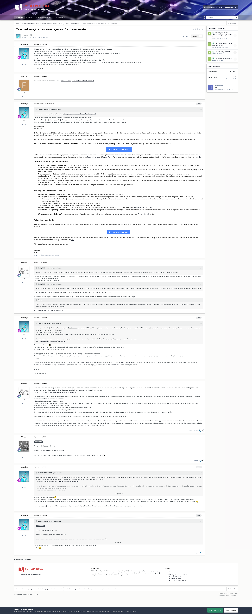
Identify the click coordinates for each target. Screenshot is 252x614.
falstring (24, 76)
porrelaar (24, 262)
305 (24, 65)
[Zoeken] (236, 17)
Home (20, 17)
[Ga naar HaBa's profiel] (210, 87)
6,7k (24, 457)
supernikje (28, 35)
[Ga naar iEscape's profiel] (24, 446)
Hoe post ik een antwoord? (223, 58)
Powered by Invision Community (227, 595)
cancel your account (113, 364)
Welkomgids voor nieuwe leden (178, 575)
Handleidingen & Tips (44, 17)
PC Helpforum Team (175, 578)
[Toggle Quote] (37, 109)
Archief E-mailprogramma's (40, 37)
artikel (45, 451)
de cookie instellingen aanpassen (88, 611)
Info (29, 17)
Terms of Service (93, 157)
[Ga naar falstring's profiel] (24, 85)
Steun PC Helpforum (175, 577)
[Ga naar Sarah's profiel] (209, 33)
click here (199, 157)
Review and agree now (118, 149)
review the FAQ (125, 362)
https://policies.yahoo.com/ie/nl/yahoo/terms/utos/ (77, 81)
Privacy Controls (143, 214)
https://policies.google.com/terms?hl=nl (50, 310)
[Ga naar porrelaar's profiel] (24, 271)
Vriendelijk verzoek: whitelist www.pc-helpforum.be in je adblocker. (222, 35)
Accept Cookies (216, 610)
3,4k (24, 96)
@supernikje (38, 441)
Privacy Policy (107, 157)
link (72, 240)
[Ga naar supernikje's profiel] (18, 36)
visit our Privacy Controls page (55, 364)
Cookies (36, 594)
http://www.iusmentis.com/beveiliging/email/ (63, 392)
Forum (170, 571)
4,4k (24, 282)
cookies (23, 611)
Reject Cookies (231, 610)
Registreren (229, 7)
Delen (186, 36)
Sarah (214, 39)
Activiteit (61, 17)
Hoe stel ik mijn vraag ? (222, 51)
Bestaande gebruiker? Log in (213, 7)
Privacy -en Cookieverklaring (177, 580)
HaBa (216, 87)
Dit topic (229, 17)
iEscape (188, 430)
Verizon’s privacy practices (142, 207)
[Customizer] (236, 7)
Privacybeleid (18, 594)
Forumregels (172, 573)
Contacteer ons (27, 594)
